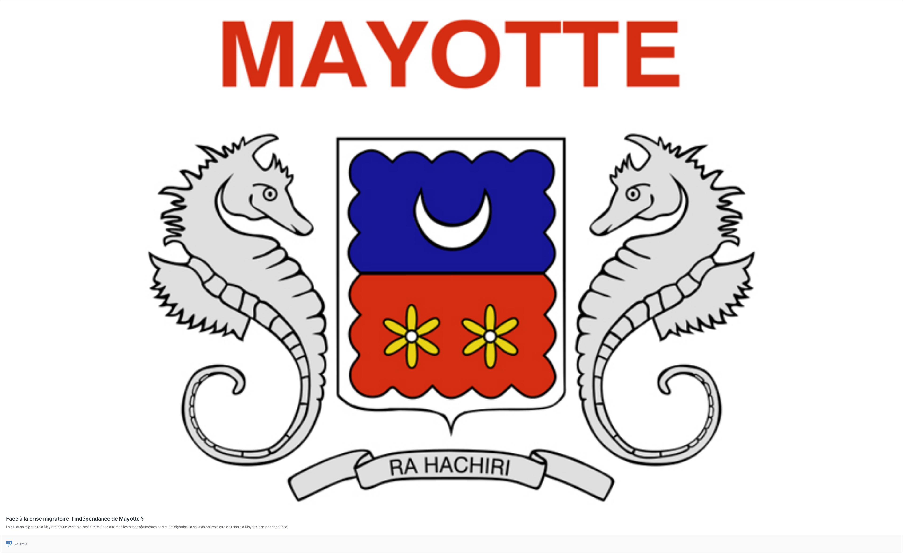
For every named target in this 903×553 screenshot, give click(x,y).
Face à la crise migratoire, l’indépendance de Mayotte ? (75, 519)
